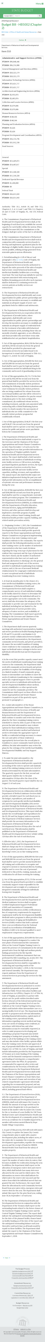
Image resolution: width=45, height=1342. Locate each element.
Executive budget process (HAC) (21, 1273)
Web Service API (27, 1305)
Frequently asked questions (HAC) (22, 1288)
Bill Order (5, 32)
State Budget (22, 10)
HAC (25, 1295)
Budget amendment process (22, 1286)
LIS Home (16, 1329)
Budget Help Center (22, 1308)
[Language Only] (3, 1258)
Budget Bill (8, 16)
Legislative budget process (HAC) (21, 1271)
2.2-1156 (19, 259)
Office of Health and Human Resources (23, 32)
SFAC (29, 1295)
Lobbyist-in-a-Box (25, 1329)
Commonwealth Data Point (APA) (21, 1276)
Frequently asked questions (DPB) (22, 1278)
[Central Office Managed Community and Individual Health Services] (9, 1258)
